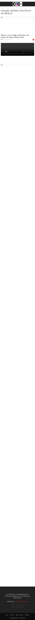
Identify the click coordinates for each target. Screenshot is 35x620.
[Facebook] (13, 606)
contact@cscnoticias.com (21, 601)
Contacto (27, 615)
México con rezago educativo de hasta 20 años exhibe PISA (15, 36)
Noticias (12, 615)
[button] (32, 4)
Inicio (2, 8)
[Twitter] (22, 606)
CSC (2, 39)
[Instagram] (17, 606)
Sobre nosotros (19, 615)
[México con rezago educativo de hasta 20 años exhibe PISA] (17, 24)
